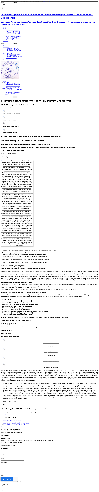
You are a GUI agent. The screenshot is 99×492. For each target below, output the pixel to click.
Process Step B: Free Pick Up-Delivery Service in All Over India (17, 421)
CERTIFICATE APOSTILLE (12, 30)
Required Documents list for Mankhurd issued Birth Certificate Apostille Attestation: (25, 262)
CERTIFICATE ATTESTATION (13, 31)
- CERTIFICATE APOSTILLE (12, 48)
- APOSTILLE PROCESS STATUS (14, 56)
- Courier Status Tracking (11, 58)
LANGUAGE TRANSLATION (13, 33)
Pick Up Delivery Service (11, 37)
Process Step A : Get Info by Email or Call (12, 420)
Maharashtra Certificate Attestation (10, 108)
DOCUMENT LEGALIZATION (13, 32)
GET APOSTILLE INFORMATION (14, 36)
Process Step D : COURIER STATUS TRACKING (14, 424)
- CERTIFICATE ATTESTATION (13, 49)
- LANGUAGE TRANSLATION (13, 52)
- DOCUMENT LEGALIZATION (13, 50)
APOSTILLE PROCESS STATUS (13, 38)
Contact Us (4, 415)
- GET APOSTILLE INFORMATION (14, 54)
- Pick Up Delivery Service (11, 55)
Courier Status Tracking (11, 39)
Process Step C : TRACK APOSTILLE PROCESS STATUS (16, 423)
